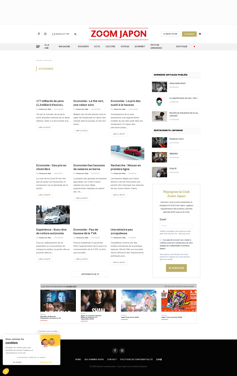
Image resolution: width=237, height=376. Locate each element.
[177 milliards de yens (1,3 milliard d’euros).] (53, 86)
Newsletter (62, 34)
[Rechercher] (75, 34)
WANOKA (174, 154)
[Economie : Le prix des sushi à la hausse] (127, 86)
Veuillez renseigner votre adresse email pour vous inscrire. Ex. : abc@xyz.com (175, 232)
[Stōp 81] (159, 172)
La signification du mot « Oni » (184, 98)
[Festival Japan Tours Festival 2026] (171, 322)
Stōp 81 (173, 168)
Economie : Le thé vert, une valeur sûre (88, 102)
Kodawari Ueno (177, 139)
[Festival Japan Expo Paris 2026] (130, 322)
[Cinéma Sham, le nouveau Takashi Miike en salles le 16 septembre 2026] (92, 322)
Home (78, 359)
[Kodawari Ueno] (159, 142)
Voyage (125, 46)
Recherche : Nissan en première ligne (126, 167)
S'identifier (170, 34)
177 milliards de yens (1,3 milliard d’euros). (50, 102)
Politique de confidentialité (136, 359)
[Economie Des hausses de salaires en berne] (90, 150)
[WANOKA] (159, 157)
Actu (97, 46)
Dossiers (83, 46)
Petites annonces (156, 46)
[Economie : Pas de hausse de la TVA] (90, 214)
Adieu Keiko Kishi (178, 83)
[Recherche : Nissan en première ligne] (127, 150)
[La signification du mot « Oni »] (159, 101)
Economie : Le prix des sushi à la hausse (126, 102)
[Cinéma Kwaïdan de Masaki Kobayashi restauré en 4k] (52, 322)
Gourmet (140, 46)
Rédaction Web (45, 109)
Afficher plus (88, 274)
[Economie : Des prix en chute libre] (53, 150)
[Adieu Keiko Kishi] (159, 87)
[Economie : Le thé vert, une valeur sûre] (90, 86)
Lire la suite (44, 127)
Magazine (64, 46)
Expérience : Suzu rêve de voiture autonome (51, 231)
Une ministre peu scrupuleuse (122, 231)
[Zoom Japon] (119, 34)
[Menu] (38, 47)
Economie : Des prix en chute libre (51, 167)
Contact (112, 359)
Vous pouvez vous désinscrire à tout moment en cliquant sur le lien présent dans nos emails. (175, 256)
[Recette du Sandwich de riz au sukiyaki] (159, 116)
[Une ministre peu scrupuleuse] (127, 214)
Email (163, 219)
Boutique (181, 46)
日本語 (159, 359)
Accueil (39, 60)
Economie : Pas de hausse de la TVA (85, 231)
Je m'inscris (176, 268)
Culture (110, 46)
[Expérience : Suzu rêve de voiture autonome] (53, 214)
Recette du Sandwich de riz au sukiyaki (184, 114)
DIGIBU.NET (71, 287)
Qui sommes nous (94, 359)
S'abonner (189, 34)
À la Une (47, 46)
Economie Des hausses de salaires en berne (89, 167)
